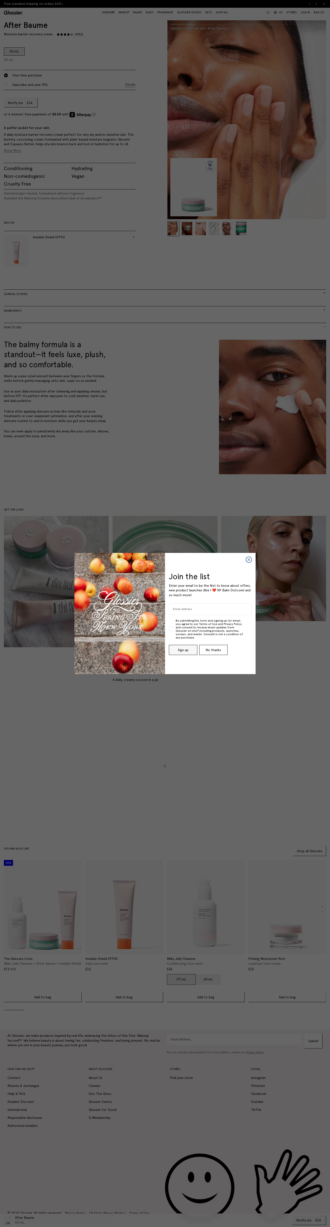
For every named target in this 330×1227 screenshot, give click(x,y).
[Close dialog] (249, 560)
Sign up (183, 650)
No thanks (213, 650)
